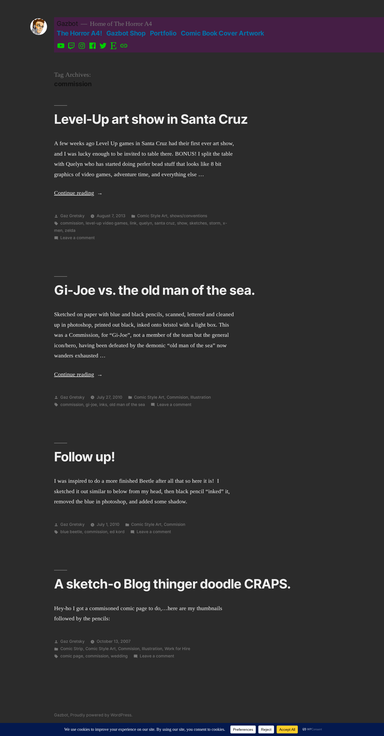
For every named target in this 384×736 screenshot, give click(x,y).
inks (103, 404)
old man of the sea (127, 404)
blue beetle (71, 531)
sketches (198, 223)
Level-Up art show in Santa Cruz (151, 119)
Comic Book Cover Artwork (222, 33)
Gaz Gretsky (72, 215)
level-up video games (106, 223)
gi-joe (91, 404)
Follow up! (84, 456)
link (133, 223)
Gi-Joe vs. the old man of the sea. (154, 290)
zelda (70, 230)
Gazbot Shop (126, 33)
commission (71, 223)
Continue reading (78, 193)
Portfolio (163, 33)
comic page (71, 655)
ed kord (117, 531)
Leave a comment (77, 237)
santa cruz (164, 223)
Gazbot (67, 23)
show (182, 223)
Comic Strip (71, 648)
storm (214, 223)
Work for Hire (177, 648)
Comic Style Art (152, 215)
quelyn (145, 223)
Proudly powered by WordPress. (101, 715)
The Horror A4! (79, 33)
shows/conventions (188, 215)
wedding (119, 655)
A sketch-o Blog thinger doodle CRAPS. (172, 584)
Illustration (200, 397)
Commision (177, 397)
